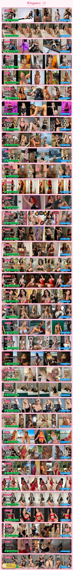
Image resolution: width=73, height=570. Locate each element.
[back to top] (69, 566)
